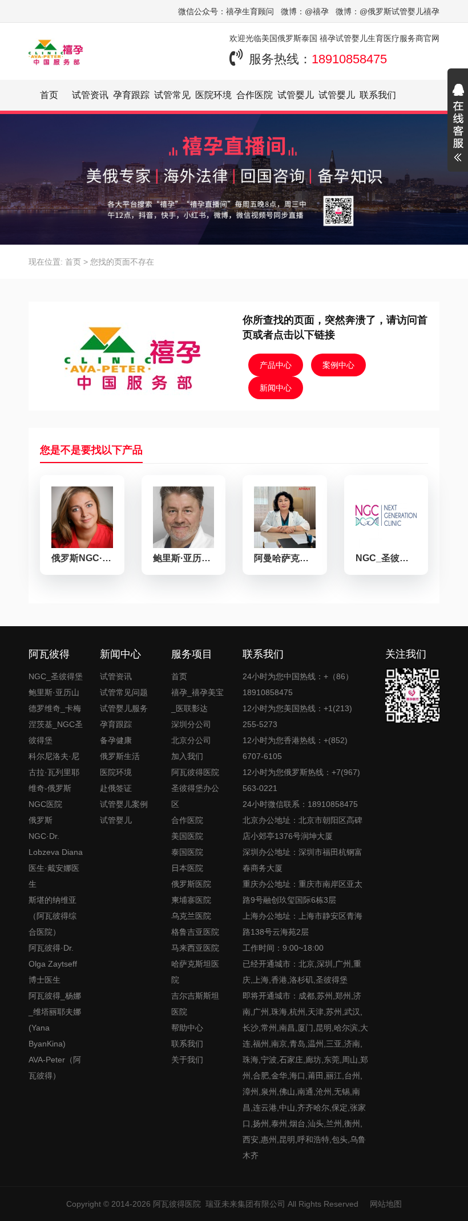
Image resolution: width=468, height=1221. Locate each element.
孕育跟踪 (131, 95)
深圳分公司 (191, 724)
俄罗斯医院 (191, 884)
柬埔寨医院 (191, 899)
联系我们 (378, 95)
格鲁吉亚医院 (195, 931)
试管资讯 (90, 95)
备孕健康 (116, 740)
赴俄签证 (116, 788)
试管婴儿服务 (124, 708)
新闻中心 (276, 387)
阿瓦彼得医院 (177, 1203)
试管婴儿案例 (124, 804)
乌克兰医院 (191, 915)
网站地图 (386, 1203)
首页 (49, 95)
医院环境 (213, 95)
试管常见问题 (124, 692)
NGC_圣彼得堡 (56, 676)
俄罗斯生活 (120, 756)
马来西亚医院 (195, 947)
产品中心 (276, 365)
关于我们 (187, 1059)
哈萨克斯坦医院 (195, 971)
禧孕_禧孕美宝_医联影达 (197, 700)
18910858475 (349, 59)
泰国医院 (187, 852)
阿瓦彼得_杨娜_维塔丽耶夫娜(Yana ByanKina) (55, 1019)
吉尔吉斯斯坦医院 (195, 1003)
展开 (457, 124)
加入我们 (187, 756)
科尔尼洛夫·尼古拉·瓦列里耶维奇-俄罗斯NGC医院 (54, 780)
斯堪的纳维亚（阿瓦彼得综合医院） (52, 915)
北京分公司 (191, 740)
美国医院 (187, 836)
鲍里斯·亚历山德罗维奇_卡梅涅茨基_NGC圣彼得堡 (56, 716)
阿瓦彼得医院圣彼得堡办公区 (195, 788)
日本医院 (187, 868)
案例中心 (338, 365)
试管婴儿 (116, 820)
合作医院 (254, 95)
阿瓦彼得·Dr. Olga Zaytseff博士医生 (53, 963)
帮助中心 (187, 1027)
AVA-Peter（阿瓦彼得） (55, 1067)
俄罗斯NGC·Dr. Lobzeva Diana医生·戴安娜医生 (56, 852)
